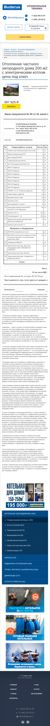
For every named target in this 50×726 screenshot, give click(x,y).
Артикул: (26, 86)
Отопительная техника (15, 7)
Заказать (11, 107)
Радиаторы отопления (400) (18, 564)
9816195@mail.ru (16, 18)
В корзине (33, 26)
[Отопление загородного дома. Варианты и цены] (25, 657)
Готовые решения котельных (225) (20, 520)
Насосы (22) (10, 558)
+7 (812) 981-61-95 (38, 16)
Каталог (13, 49)
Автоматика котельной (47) (17, 540)
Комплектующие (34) (14, 551)
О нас (36, 685)
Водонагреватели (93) (15, 535)
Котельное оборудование (26, 49)
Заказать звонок (13, 27)
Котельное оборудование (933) (20, 514)
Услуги (36, 689)
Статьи (13, 693)
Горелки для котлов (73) (15, 530)
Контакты (13, 698)
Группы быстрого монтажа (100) (19, 545)
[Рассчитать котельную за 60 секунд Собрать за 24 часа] (25, 601)
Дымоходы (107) (12, 576)
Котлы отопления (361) (15, 525)
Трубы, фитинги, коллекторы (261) (21, 570)
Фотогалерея (36, 693)
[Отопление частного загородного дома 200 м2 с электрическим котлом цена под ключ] (11, 89)
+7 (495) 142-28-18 (38, 19)
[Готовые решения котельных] (25, 629)
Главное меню (25, 37)
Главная (6, 49)
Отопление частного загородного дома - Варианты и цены (23, 53)
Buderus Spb (27, 675)
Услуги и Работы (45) (14, 582)
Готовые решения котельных (13, 51)
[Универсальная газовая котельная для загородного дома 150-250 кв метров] (25, 496)
